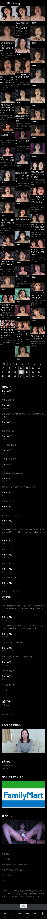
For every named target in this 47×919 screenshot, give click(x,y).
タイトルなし (7, 391)
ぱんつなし (6, 597)
